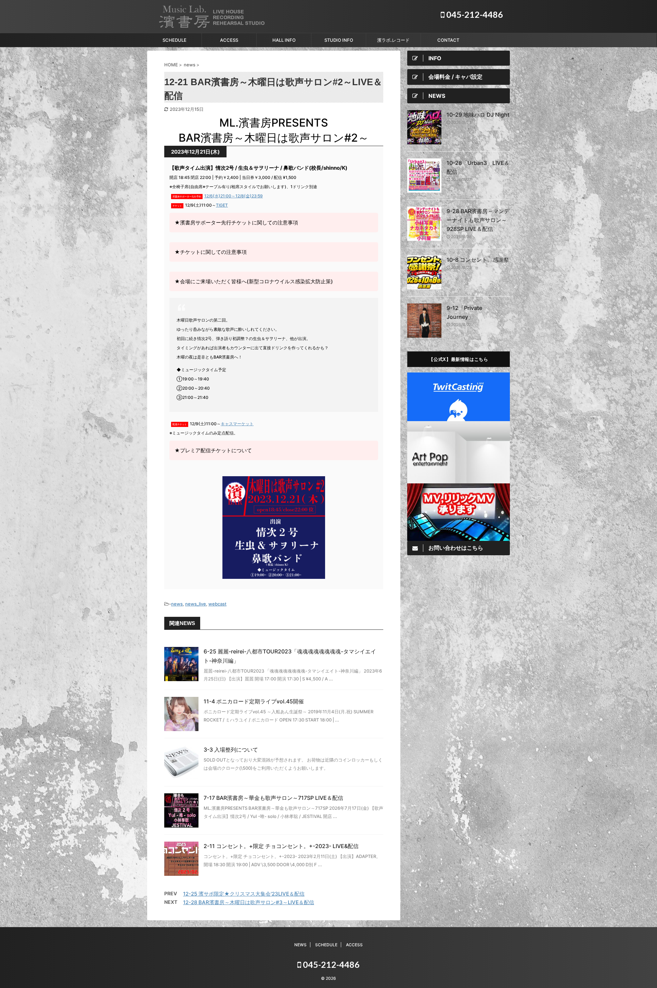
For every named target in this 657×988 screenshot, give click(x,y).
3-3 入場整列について (231, 749)
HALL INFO (284, 40)
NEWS (300, 944)
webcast (217, 604)
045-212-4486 (474, 14)
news (177, 604)
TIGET (222, 205)
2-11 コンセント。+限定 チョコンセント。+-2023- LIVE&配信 (281, 846)
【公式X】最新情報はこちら (458, 359)
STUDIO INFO (338, 40)
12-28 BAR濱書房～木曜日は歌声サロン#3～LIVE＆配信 (248, 902)
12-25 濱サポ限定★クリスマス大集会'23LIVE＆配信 (244, 893)
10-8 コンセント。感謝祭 (478, 259)
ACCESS (229, 40)
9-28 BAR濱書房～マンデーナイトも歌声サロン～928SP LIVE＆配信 (478, 220)
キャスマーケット (237, 423)
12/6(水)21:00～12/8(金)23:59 (233, 195)
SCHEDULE (174, 40)
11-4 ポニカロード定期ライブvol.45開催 (254, 701)
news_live (195, 604)
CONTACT (448, 40)
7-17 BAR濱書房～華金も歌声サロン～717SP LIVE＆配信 (273, 797)
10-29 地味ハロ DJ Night (478, 114)
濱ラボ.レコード (393, 40)
